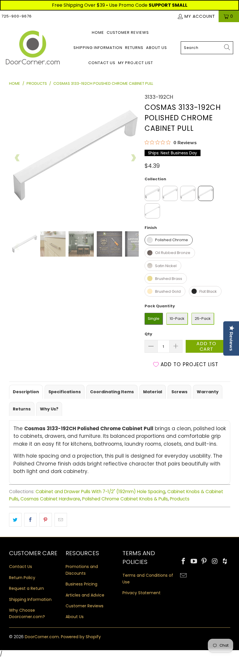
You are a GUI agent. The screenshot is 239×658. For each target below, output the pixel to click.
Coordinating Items (112, 392)
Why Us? (49, 409)
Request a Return (26, 588)
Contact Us (101, 63)
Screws (179, 392)
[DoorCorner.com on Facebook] (183, 561)
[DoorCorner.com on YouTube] (193, 561)
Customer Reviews (128, 32)
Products (179, 499)
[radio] (152, 193)
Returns (134, 47)
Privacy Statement (141, 593)
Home (98, 32)
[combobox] (207, 47)
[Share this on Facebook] (30, 520)
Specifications (64, 392)
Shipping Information (97, 47)
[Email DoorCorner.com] (183, 576)
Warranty (208, 392)
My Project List (135, 63)
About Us (156, 47)
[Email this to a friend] (61, 520)
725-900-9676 (16, 16)
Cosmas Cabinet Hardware (50, 499)
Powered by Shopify (81, 637)
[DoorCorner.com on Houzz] (225, 561)
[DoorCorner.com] (33, 48)
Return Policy (22, 578)
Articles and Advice (85, 595)
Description (26, 392)
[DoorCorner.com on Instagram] (214, 561)
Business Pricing (81, 584)
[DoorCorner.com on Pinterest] (204, 561)
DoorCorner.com (42, 637)
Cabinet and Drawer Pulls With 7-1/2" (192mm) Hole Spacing (100, 491)
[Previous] (17, 158)
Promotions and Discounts (82, 570)
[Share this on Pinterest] (45, 520)
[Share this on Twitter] (15, 520)
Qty (148, 334)
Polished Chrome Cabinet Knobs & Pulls (125, 499)
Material (152, 392)
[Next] (133, 158)
